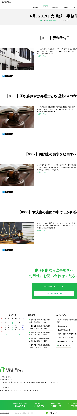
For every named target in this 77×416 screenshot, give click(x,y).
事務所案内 (66, 6)
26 (12, 329)
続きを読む (42, 56)
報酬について (55, 6)
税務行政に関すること (65, 341)
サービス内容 (45, 6)
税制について (62, 326)
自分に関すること (64, 345)
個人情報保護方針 (4, 413)
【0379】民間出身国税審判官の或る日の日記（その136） (39, 346)
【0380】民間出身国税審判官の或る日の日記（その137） (39, 340)
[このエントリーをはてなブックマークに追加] (4, 75)
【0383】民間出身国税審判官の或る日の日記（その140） (39, 321)
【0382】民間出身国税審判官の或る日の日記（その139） (39, 327)
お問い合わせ (53, 413)
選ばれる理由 (35, 6)
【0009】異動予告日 (54, 38)
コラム (75, 6)
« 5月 (5, 334)
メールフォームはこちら (54, 293)
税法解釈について (64, 330)
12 (12, 325)
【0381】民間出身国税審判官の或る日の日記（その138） (39, 333)
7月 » (19, 334)
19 (12, 327)
